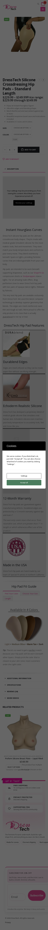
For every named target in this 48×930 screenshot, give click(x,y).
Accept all (24, 482)
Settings (24, 476)
